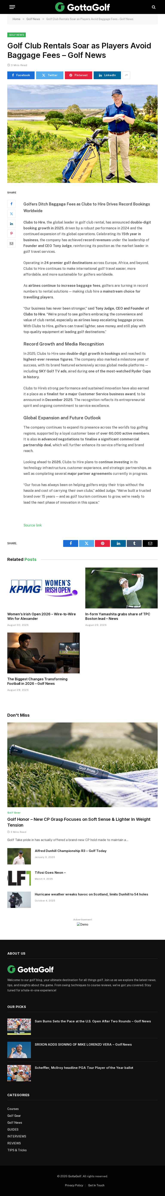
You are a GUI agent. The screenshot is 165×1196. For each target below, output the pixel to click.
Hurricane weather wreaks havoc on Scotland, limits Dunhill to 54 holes (91, 894)
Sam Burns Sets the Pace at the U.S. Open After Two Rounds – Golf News (93, 1021)
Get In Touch (96, 1185)
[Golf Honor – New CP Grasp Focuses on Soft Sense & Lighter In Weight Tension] (82, 764)
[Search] (153, 7)
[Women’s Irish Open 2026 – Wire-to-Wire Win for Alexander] (43, 588)
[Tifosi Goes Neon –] (19, 878)
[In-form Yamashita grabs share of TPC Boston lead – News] (121, 588)
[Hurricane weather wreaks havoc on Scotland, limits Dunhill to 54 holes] (19, 900)
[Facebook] (11, 204)
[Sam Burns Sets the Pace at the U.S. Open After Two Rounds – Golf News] (19, 1027)
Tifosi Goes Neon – (50, 872)
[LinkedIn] (11, 224)
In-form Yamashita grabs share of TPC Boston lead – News (117, 616)
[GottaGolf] (82, 7)
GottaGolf (74, 1176)
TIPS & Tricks (17, 1150)
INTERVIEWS (16, 1136)
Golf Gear (14, 812)
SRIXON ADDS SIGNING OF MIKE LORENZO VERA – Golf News (83, 1044)
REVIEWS (14, 1143)
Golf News (16, 35)
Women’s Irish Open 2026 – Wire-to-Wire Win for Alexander (41, 616)
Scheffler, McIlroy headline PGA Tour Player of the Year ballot (84, 1068)
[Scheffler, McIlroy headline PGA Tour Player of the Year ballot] (19, 1073)
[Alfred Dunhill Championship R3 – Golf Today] (19, 856)
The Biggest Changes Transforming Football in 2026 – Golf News (37, 681)
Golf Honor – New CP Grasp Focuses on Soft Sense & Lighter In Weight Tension (78, 822)
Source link (32, 525)
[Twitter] (11, 214)
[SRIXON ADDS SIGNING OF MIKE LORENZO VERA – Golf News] (19, 1050)
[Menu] (12, 7)
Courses (13, 1109)
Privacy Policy (74, 1185)
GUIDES (12, 1129)
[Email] (11, 243)
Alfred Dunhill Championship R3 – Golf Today (71, 851)
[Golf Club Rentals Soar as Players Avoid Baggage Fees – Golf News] (82, 134)
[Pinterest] (11, 234)
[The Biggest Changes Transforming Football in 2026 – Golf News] (43, 653)
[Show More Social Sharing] (126, 75)
